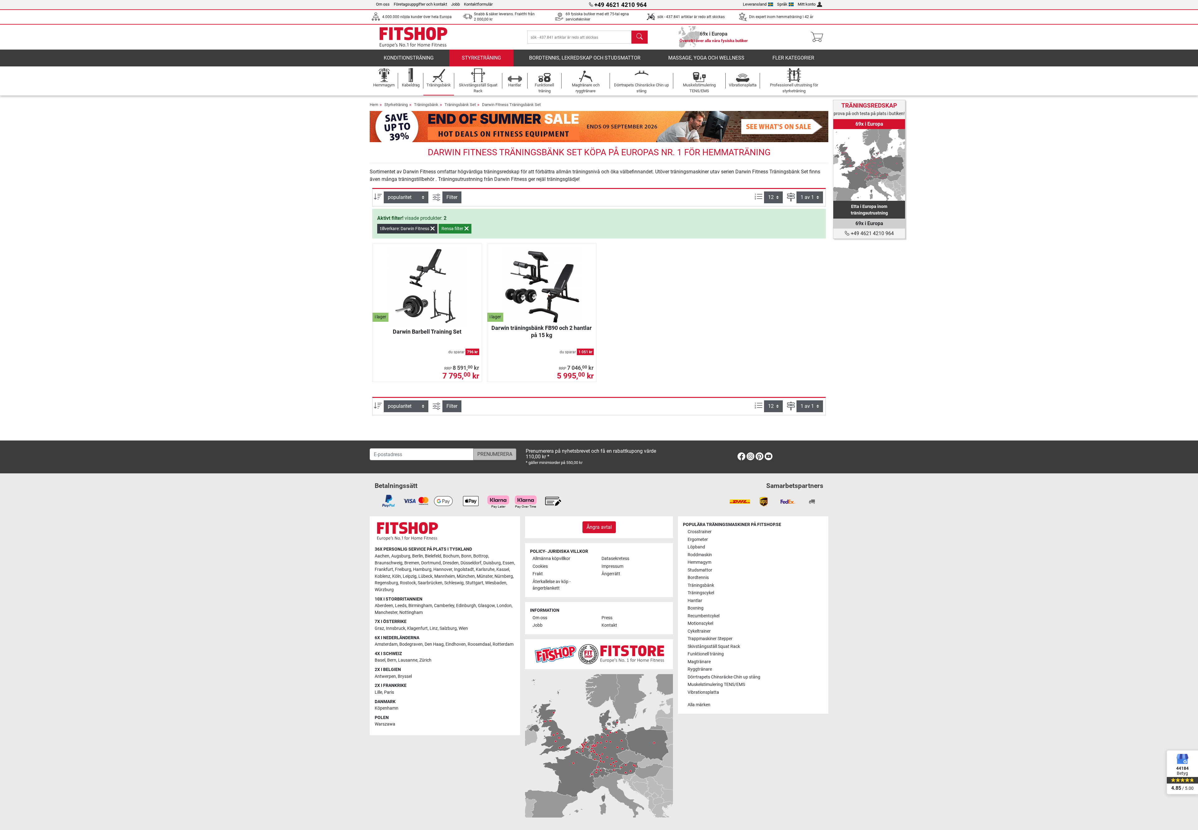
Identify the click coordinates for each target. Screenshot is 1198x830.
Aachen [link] (382, 556)
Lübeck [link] (425, 576)
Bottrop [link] (480, 556)
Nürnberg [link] (503, 576)
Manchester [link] (386, 612)
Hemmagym (699, 562)
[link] (869, 165)
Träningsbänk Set (460, 104)
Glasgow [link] (486, 605)
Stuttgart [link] (474, 583)
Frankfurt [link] (384, 569)
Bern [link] (391, 660)
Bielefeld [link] (433, 556)
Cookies (540, 566)
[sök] (639, 37)
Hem (374, 104)
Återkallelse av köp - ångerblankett (552, 585)
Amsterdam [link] (386, 644)
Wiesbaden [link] (495, 583)
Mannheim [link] (444, 576)
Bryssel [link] (405, 676)
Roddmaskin (700, 554)
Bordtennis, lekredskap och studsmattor (584, 58)
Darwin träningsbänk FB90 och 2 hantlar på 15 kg (541, 331)
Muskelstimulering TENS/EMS (716, 684)
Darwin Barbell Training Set (427, 331)
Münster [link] (485, 576)
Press (606, 617)
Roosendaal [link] (479, 644)
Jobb (455, 4)
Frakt (538, 574)
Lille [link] (378, 692)
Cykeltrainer (699, 631)
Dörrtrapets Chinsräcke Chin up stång (724, 677)
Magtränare (699, 661)
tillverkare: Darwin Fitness (405, 228)
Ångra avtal (599, 527)
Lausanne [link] (407, 660)
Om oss (383, 4)
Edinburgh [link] (466, 605)
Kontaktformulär (478, 4)
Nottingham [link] (411, 612)
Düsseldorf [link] (470, 563)
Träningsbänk (426, 104)
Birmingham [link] (420, 605)
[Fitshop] (413, 37)
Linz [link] (434, 628)
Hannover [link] (442, 569)
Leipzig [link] (409, 576)
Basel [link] (380, 660)
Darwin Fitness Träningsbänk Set (511, 104)
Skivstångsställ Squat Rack (714, 646)
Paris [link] (389, 692)
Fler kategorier (793, 58)
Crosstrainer (700, 531)
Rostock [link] (408, 583)
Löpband (696, 547)
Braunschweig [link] (388, 563)
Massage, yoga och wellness (706, 58)
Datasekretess (615, 558)
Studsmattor (700, 570)
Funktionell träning (706, 654)
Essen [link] (508, 563)
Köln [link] (396, 576)
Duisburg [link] (492, 563)
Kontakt (609, 625)
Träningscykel (701, 593)
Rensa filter (452, 228)
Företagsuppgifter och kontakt (420, 4)
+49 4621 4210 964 (872, 233)
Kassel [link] (502, 569)
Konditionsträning (409, 58)
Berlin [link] (417, 556)
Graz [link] (379, 628)
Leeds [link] (401, 605)
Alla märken (699, 704)
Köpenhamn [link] (386, 708)
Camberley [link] (444, 605)
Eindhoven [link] (456, 644)
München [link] (466, 576)
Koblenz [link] (382, 576)
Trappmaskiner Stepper (710, 638)
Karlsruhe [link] (485, 569)
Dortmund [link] (431, 563)
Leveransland (755, 4)
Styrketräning (481, 58)
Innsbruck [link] (395, 628)
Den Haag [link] (434, 644)
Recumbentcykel (703, 616)
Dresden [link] (451, 563)
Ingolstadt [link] (464, 569)
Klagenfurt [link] (417, 628)
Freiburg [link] (403, 569)
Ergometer (698, 539)
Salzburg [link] (448, 628)
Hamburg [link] (422, 569)
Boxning (696, 608)
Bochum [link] (451, 556)
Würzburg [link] (384, 589)
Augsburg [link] (400, 556)
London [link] (504, 605)
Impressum (612, 566)
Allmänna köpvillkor (551, 558)
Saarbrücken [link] (430, 583)
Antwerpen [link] (385, 676)
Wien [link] (463, 628)
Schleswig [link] (454, 583)
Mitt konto (807, 4)
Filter (451, 197)
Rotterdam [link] (503, 644)
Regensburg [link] (386, 583)
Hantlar (695, 600)
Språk (782, 4)
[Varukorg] (818, 37)
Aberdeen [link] (384, 605)
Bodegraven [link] (411, 644)
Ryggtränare (700, 669)
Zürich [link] (425, 660)
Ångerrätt (610, 574)
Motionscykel (700, 623)
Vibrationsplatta (703, 692)
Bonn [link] (466, 556)
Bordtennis (698, 577)
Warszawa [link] (385, 724)
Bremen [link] (411, 563)
